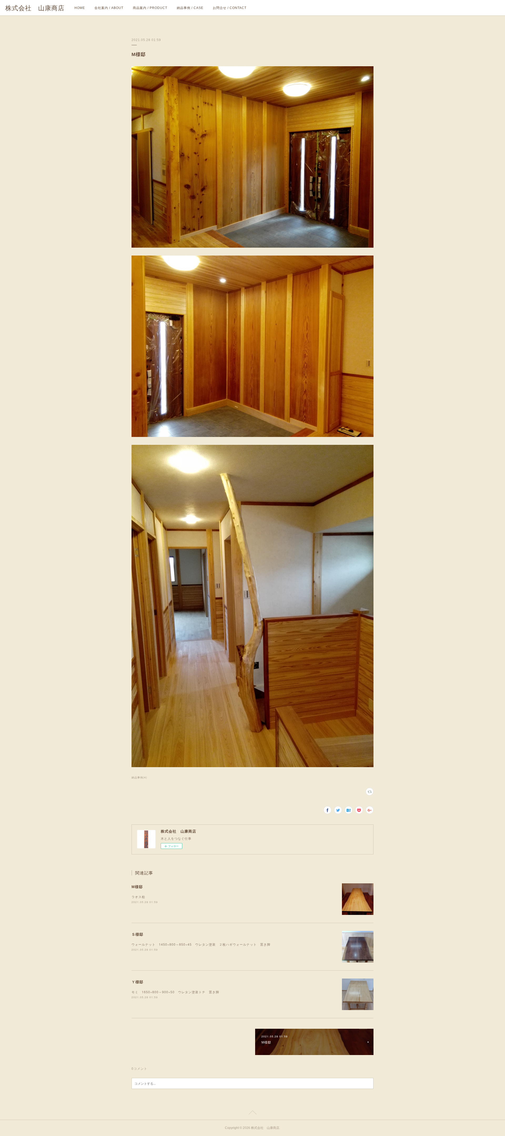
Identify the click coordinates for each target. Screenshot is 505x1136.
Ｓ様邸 (137, 934)
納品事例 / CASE (190, 8)
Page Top (252, 1113)
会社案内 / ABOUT (108, 8)
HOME (79, 8)
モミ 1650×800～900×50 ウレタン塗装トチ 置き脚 (252, 992)
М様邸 (137, 886)
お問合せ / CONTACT (229, 8)
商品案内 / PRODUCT (150, 8)
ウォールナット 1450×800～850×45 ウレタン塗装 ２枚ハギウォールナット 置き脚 (201, 944)
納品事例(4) (139, 777)
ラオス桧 (140, 896)
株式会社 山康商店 (34, 8)
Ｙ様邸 (137, 981)
